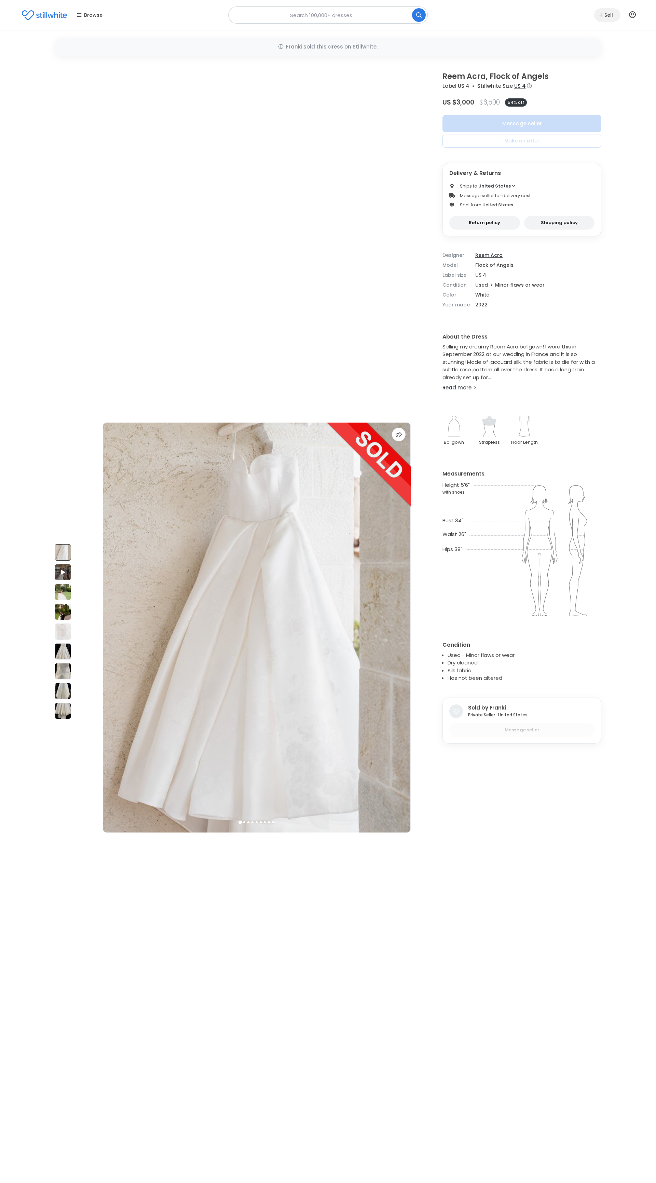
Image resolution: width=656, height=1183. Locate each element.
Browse (93, 15)
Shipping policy (559, 222)
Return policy (484, 222)
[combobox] (328, 15)
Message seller (522, 123)
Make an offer (521, 140)
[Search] (419, 15)
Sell (608, 15)
